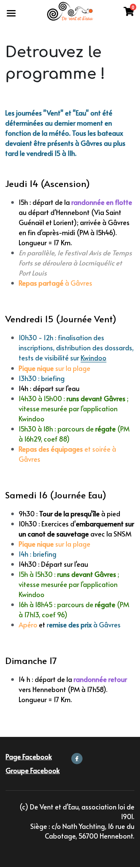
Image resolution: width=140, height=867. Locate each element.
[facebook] (77, 758)
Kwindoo (93, 357)
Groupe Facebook (33, 770)
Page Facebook (29, 756)
